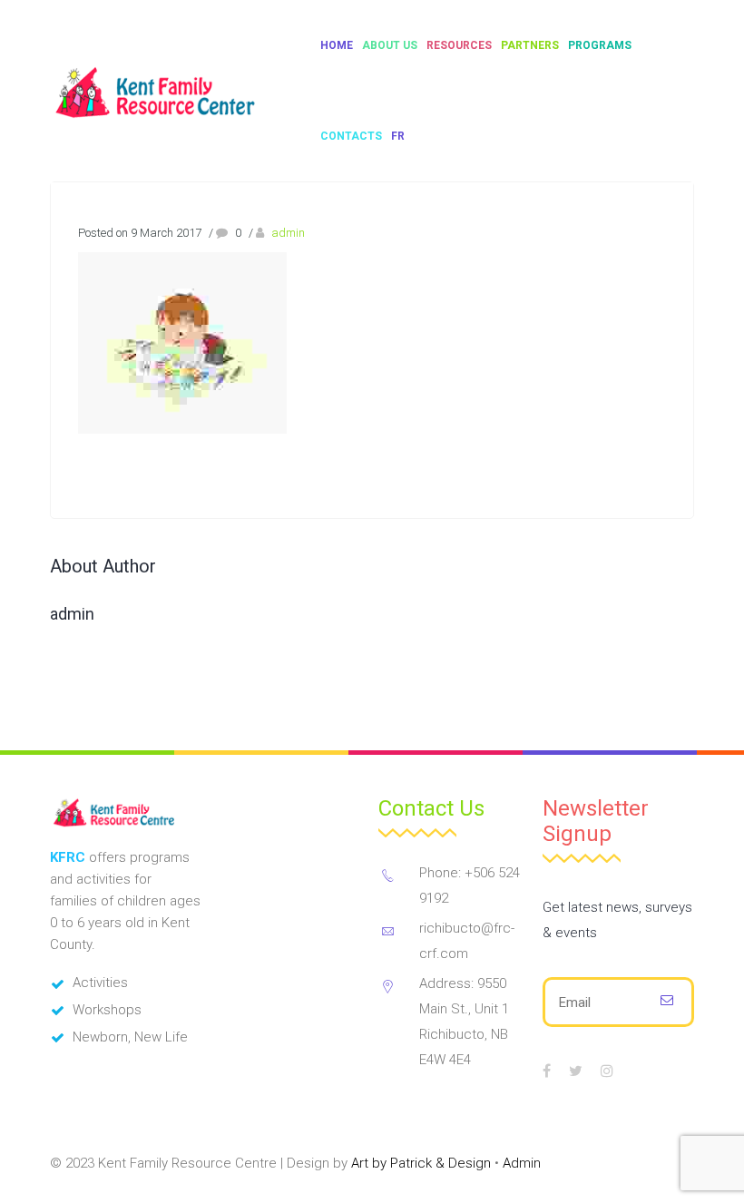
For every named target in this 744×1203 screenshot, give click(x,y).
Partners (530, 45)
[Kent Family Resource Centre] (174, 91)
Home (336, 45)
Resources (459, 45)
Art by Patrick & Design (421, 1163)
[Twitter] (575, 1070)
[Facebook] (547, 1070)
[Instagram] (607, 1070)
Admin (522, 1163)
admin (288, 233)
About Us (389, 45)
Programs (599, 45)
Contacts (351, 136)
